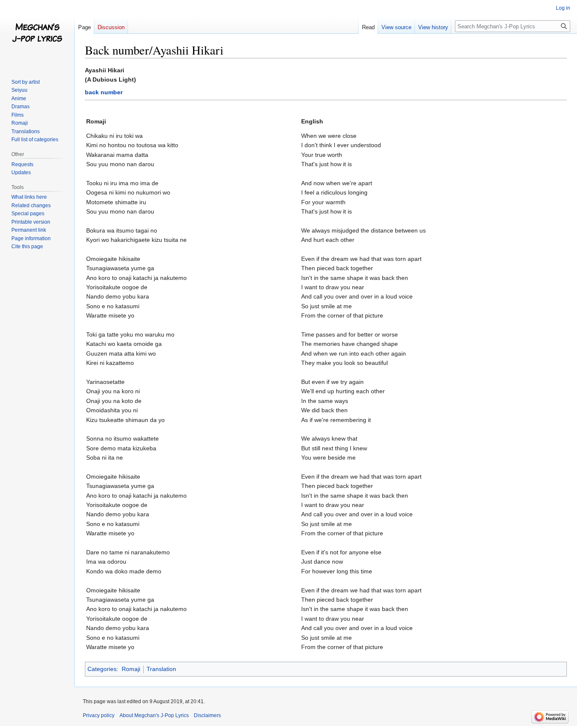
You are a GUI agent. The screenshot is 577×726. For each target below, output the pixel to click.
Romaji (131, 669)
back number (103, 92)
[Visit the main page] (37, 34)
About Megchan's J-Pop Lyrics (154, 715)
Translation (161, 669)
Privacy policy (98, 715)
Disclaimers (207, 715)
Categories (102, 669)
